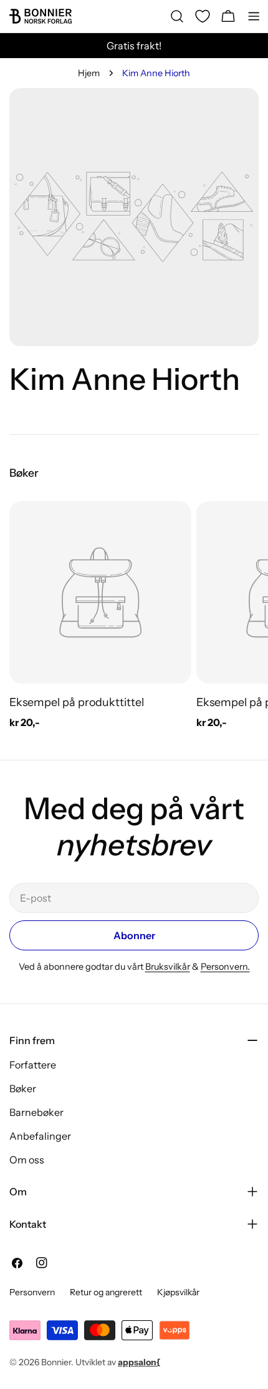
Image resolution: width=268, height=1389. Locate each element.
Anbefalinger (40, 1136)
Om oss (26, 1159)
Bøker (22, 1088)
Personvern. (225, 966)
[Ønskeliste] (202, 16)
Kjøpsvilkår (178, 1292)
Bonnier (56, 1362)
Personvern (32, 1292)
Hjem (89, 73)
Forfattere (32, 1064)
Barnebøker (36, 1112)
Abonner (134, 935)
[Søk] (177, 16)
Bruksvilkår (167, 966)
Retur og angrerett (106, 1292)
